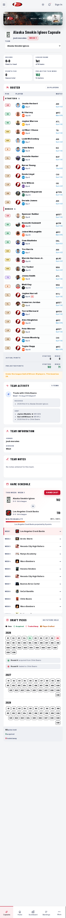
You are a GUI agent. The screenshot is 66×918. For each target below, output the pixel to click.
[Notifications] (49, 4)
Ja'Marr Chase (30, 130)
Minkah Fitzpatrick (32, 191)
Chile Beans (26, 599)
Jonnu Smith (28, 275)
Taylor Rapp (28, 346)
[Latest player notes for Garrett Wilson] (32, 417)
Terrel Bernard (30, 311)
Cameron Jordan (31, 302)
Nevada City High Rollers (32, 546)
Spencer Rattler (30, 214)
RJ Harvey (27, 112)
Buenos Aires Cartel (30, 584)
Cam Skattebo (29, 240)
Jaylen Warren (30, 121)
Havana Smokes (28, 569)
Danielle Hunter (30, 156)
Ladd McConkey (30, 138)
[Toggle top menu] (4, 4)
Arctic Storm (26, 539)
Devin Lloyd (28, 174)
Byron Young (28, 165)
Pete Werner (28, 328)
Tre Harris (27, 249)
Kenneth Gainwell (31, 223)
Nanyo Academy (28, 554)
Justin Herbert (30, 103)
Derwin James (29, 200)
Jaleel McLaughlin (32, 231)
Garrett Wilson (24, 417)
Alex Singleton (30, 320)
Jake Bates (28, 147)
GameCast (52, 492)
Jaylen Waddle (24, 414)
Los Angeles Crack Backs (32, 531)
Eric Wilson (28, 183)
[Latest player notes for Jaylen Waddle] (32, 414)
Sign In (58, 4)
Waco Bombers (27, 561)
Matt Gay (26, 284)
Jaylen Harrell (29, 293)
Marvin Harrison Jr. (32, 258)
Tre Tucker (28, 267)
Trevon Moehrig (30, 337)
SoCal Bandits (27, 591)
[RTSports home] (17, 4)
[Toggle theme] (43, 4)
